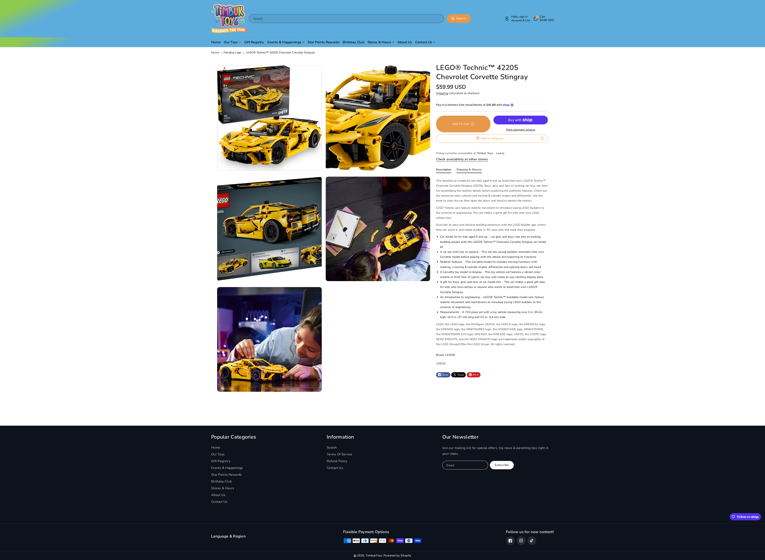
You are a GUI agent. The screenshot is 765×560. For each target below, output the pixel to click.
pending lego (232, 52)
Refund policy (337, 461)
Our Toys (218, 454)
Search (461, 18)
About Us (218, 495)
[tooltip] (542, 138)
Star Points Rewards (226, 474)
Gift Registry (220, 461)
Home (215, 52)
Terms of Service (339, 454)
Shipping (442, 93)
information (340, 437)
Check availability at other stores (462, 159)
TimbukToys (374, 555)
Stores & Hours (222, 488)
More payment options (520, 130)
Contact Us (219, 502)
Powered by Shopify (397, 555)
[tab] (443, 170)
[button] (543, 18)
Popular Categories (233, 437)
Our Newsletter (460, 437)
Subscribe (502, 465)
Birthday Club (221, 481)
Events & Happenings (227, 468)
